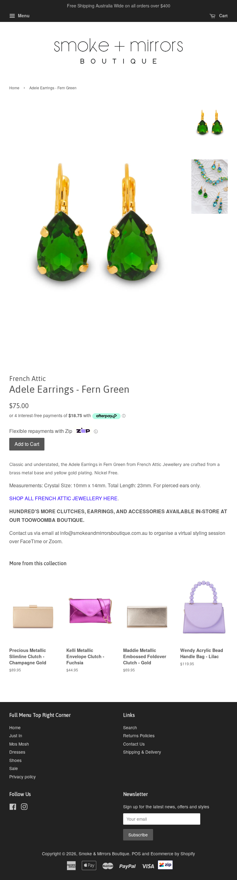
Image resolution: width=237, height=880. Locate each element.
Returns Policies (139, 735)
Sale (13, 768)
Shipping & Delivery (142, 752)
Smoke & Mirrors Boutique (104, 853)
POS (136, 853)
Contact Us (134, 744)
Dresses (17, 752)
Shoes (15, 760)
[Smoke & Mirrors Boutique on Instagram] (24, 808)
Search (130, 727)
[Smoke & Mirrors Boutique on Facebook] (12, 808)
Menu (23, 15)
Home (14, 87)
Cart (223, 15)
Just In (15, 735)
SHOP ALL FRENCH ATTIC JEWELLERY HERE (63, 498)
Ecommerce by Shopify (173, 853)
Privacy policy (22, 776)
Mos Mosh (19, 744)
